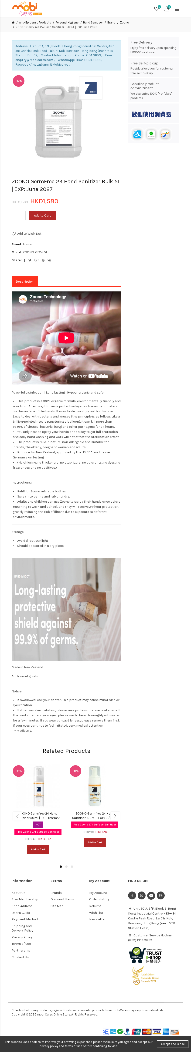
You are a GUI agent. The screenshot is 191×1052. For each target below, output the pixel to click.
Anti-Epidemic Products (35, 22)
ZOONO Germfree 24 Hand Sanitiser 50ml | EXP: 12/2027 (38, 816)
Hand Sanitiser (93, 22)
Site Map (57, 906)
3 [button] (72, 866)
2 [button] (66, 866)
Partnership (21, 950)
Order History (99, 899)
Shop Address (22, 906)
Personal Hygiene (67, 22)
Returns (95, 906)
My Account (98, 893)
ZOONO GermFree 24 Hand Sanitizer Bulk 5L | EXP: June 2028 (57, 27)
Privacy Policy (22, 937)
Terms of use (21, 944)
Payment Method (25, 919)
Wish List (96, 913)
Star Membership (25, 899)
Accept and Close (173, 1044)
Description (25, 282)
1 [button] (61, 866)
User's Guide (21, 913)
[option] (38, 811)
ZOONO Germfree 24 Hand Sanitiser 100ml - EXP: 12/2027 (94, 816)
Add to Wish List (29, 234)
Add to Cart (42, 215)
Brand (111, 22)
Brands (56, 893)
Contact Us (20, 957)
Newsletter (97, 919)
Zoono (124, 22)
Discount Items (62, 899)
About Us (18, 893)
